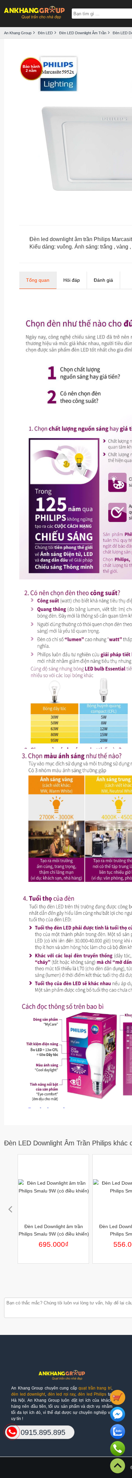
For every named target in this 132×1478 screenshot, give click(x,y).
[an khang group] (34, 13)
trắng (106, 247)
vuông (64, 247)
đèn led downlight (28, 1394)
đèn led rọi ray (61, 1394)
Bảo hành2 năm (31, 68)
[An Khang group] (61, 1377)
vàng (122, 247)
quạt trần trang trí (95, 1388)
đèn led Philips (92, 1394)
